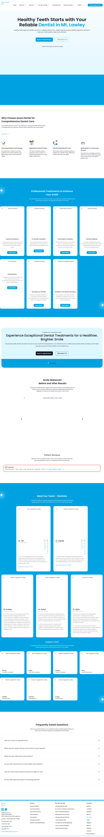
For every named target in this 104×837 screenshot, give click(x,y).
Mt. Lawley (89, 817)
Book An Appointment (44, 353)
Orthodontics (33, 817)
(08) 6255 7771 (62, 353)
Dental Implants (34, 814)
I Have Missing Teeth (60, 820)
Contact (79, 5)
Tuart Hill (89, 831)
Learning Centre (56, 5)
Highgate (89, 822)
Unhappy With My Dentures (62, 817)
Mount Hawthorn (91, 833)
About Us (21, 5)
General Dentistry (34, 806)
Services (31, 5)
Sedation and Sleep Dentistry (37, 822)
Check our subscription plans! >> (52, 469)
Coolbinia (89, 809)
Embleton (89, 828)
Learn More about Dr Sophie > (64, 565)
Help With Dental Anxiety (61, 828)
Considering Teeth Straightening (63, 822)
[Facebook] (2, 809)
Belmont (89, 825)
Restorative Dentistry (35, 811)
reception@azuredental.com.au (9, 831)
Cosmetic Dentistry (35, 809)
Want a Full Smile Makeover (62, 811)
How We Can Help (42, 5)
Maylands (89, 811)
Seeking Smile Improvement (62, 814)
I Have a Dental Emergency (62, 825)
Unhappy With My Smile (61, 806)
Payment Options (68, 5)
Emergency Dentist (35, 820)
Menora (89, 814)
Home (14, 5)
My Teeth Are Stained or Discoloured (64, 809)
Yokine (88, 820)
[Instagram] (6, 809)
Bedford (89, 806)
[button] (21, 419)
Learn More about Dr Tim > (25, 567)
